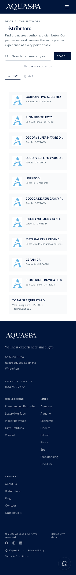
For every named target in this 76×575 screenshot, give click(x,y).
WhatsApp (12, 368)
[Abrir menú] (66, 7)
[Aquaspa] (23, 6)
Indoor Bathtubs (15, 421)
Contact (10, 505)
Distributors (12, 491)
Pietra (44, 442)
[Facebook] (6, 543)
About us (11, 484)
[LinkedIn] (20, 543)
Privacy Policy (36, 550)
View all (10, 435)
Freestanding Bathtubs (20, 406)
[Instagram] (13, 543)
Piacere (45, 428)
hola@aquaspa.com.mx (20, 363)
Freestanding (49, 457)
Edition (45, 435)
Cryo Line (47, 464)
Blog (8, 498)
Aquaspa (46, 406)
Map (31, 76)
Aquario (46, 413)
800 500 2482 (15, 387)
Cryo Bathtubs (14, 428)
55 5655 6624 (14, 357)
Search (62, 56)
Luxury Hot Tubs (15, 413)
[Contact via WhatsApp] (64, 563)
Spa (43, 449)
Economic (47, 421)
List (15, 76)
